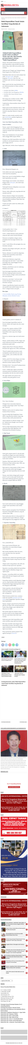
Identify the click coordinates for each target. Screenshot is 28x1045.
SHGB (21, 92)
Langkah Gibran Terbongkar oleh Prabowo (15, 944)
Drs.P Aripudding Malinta (14, 784)
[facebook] (2, 645)
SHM (16, 90)
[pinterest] (9, 645)
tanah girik (12, 182)
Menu (3, 9)
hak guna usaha (9, 76)
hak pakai (10, 78)
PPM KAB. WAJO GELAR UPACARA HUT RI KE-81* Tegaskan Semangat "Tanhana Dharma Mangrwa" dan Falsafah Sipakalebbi (16, 951)
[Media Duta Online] (10, 5)
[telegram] (17, 645)
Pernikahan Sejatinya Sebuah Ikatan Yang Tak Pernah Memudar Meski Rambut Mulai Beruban (16, 957)
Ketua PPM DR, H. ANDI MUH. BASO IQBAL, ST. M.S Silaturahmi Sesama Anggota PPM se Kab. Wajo (16, 924)
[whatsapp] (13, 645)
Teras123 (14, 633)
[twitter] (6, 645)
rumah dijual (8, 117)
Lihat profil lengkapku (14, 787)
